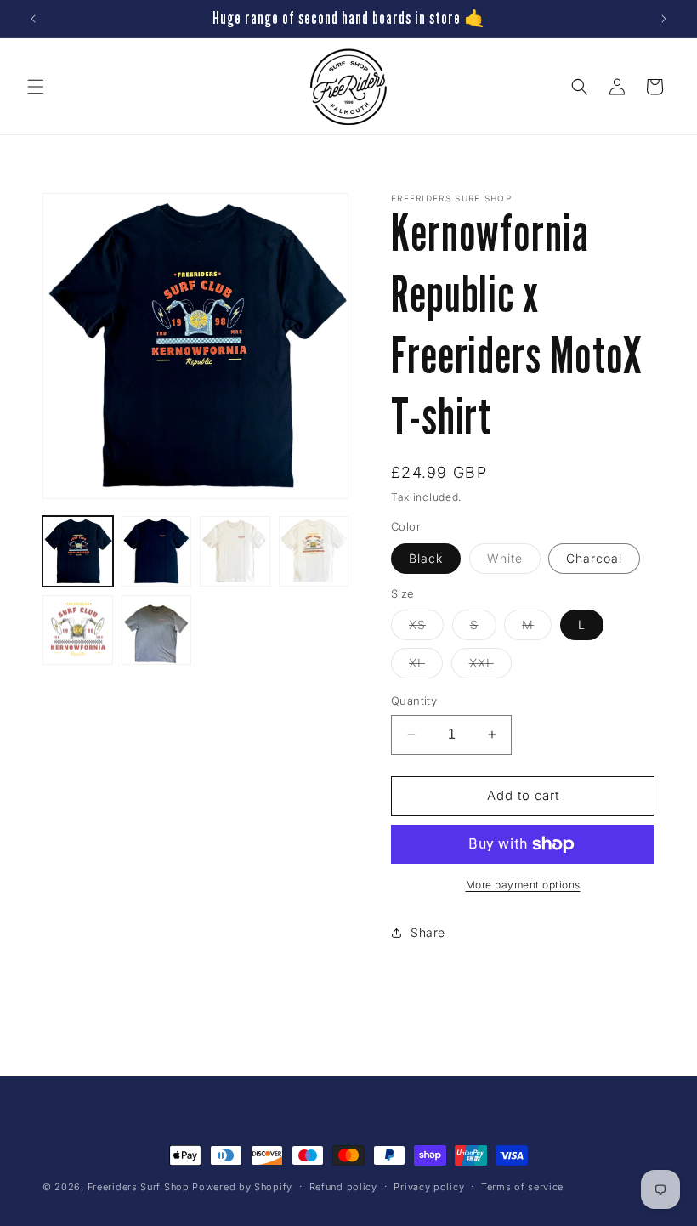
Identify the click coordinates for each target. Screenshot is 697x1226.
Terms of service (522, 1187)
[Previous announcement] (33, 18)
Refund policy (343, 1187)
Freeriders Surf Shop (139, 1187)
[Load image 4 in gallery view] (314, 551)
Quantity (414, 700)
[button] (35, 86)
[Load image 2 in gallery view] (157, 551)
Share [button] (428, 932)
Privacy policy (429, 1187)
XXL (490, 666)
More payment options (523, 884)
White (514, 562)
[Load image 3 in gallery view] (235, 551)
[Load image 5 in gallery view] (77, 630)
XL (426, 666)
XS (426, 628)
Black (426, 558)
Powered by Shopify (242, 1187)
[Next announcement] (664, 18)
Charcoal (594, 558)
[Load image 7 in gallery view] (157, 630)
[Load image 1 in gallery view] (77, 551)
